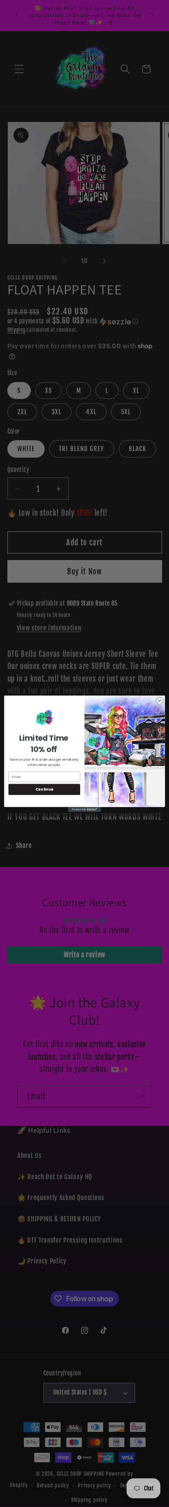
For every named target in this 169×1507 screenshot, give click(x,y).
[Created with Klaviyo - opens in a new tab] (84, 809)
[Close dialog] (159, 700)
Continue (44, 789)
